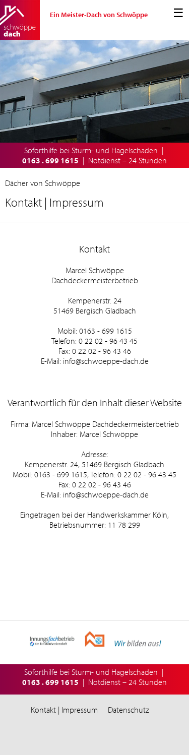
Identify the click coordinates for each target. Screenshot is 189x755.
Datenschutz (128, 710)
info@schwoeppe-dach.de (106, 361)
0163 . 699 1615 (50, 160)
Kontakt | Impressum (64, 710)
